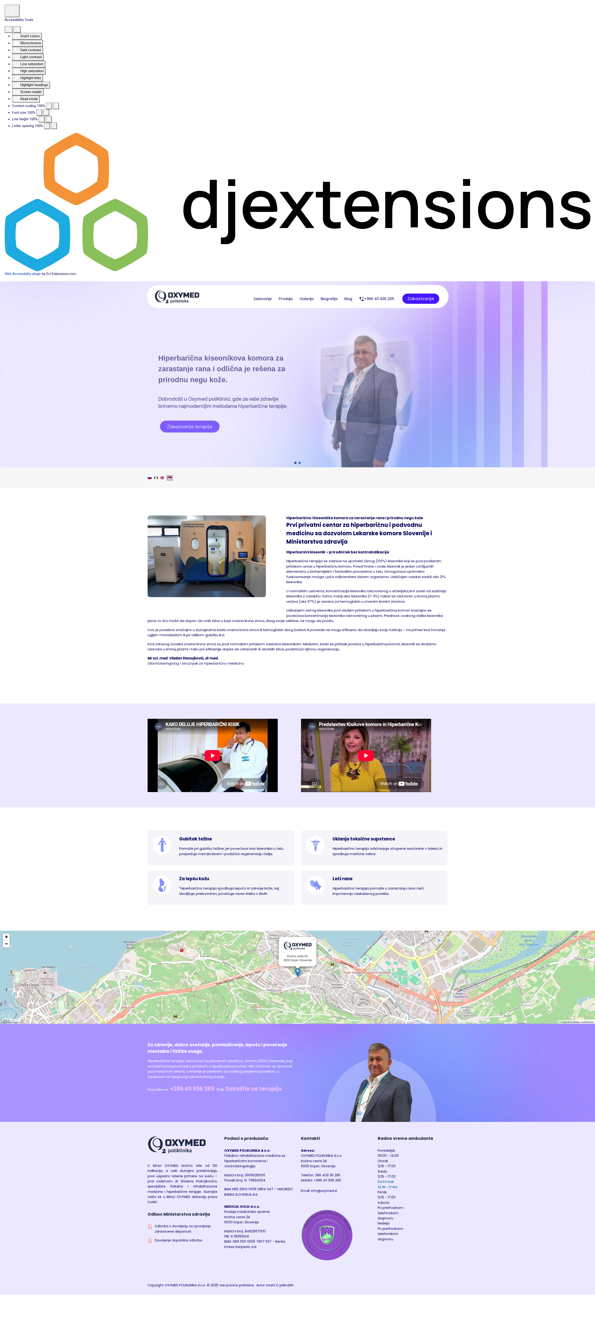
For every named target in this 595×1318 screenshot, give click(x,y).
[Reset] (9, 29)
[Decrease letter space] (47, 126)
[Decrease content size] (49, 106)
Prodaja (286, 298)
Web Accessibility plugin (23, 274)
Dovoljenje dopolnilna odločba (178, 1240)
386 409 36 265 (327, 1175)
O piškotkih (285, 1285)
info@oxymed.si (324, 1190)
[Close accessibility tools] (17, 29)
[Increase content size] (56, 106)
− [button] (6, 944)
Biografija (329, 298)
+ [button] (6, 937)
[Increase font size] (46, 112)
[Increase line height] (49, 119)
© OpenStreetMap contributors (576, 1022)
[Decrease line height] (42, 119)
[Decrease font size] (39, 112)
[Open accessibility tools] (12, 11)
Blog (348, 298)
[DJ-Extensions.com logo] (297, 202)
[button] (7, 374)
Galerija (307, 298)
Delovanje (263, 298)
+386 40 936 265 (192, 1089)
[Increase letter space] (54, 126)
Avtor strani (265, 1285)
